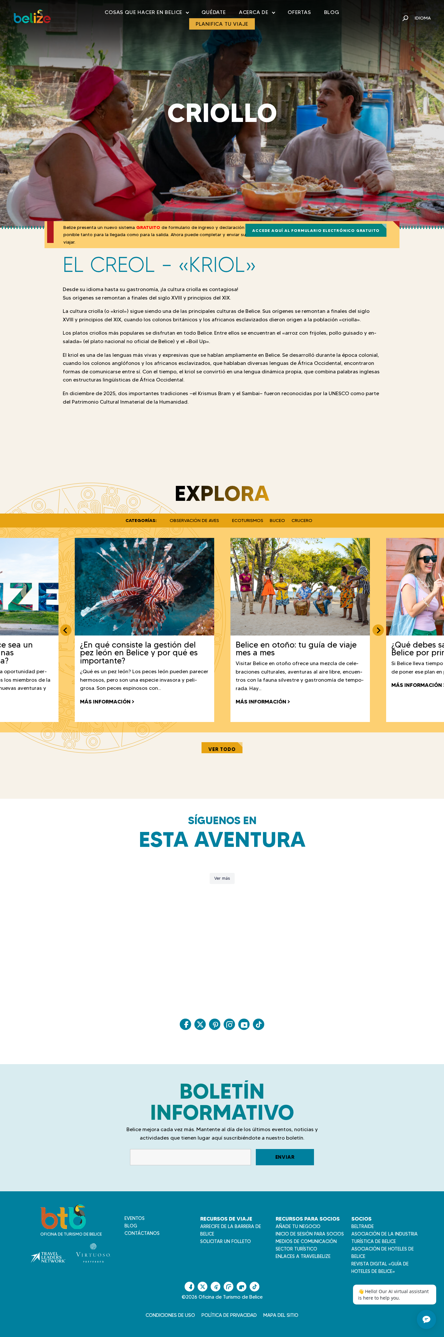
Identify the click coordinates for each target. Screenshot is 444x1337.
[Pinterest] (214, 1024)
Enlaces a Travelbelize (303, 1256)
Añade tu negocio (298, 1226)
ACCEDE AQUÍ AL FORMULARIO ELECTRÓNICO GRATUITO (316, 230)
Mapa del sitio (280, 1315)
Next (378, 630)
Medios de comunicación (306, 1241)
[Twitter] (200, 1024)
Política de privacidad (229, 1315)
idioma (423, 18)
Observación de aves (194, 520)
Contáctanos (142, 1233)
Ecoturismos (247, 520)
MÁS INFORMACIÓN (105, 701)
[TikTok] (258, 1024)
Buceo (277, 520)
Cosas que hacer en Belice (147, 13)
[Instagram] (229, 1024)
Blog (331, 12)
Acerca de (257, 13)
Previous (66, 630)
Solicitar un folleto (225, 1241)
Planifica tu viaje (222, 24)
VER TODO (221, 749)
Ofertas (299, 12)
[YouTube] (244, 1024)
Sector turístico (296, 1249)
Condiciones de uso (170, 1315)
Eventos (134, 1218)
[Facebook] (185, 1024)
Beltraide (362, 1226)
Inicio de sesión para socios (310, 1234)
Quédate (214, 12)
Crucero (302, 520)
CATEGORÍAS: (141, 520)
